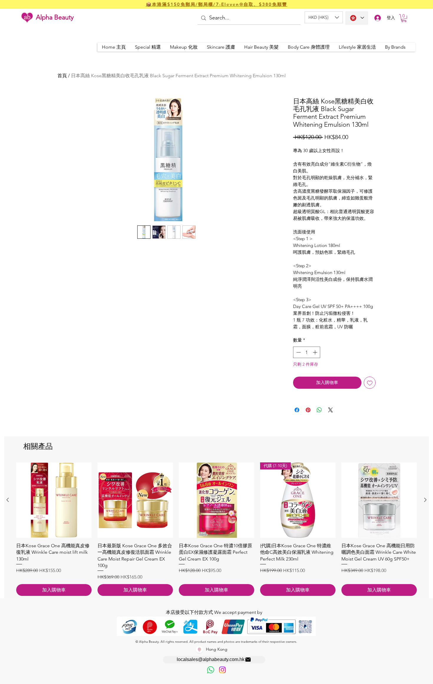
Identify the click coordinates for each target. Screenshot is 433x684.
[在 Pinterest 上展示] (308, 409)
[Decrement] (298, 352)
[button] (324, 17)
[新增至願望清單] (370, 383)
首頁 (62, 75)
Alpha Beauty (55, 17)
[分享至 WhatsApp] (319, 409)
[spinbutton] (307, 352)
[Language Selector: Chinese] (357, 17)
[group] (216, 529)
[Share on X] (330, 409)
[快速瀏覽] (54, 500)
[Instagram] (222, 669)
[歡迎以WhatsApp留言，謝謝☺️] (210, 669)
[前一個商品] (7, 499)
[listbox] (324, 17)
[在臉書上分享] (296, 409)
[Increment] (316, 352)
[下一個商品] (425, 499)
